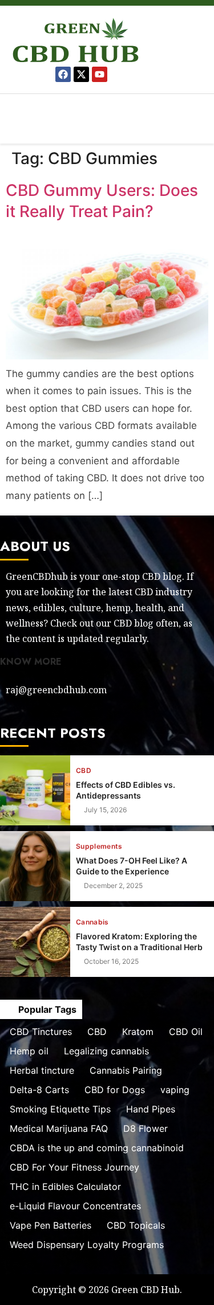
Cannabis (92, 922)
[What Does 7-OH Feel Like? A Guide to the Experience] (35, 866)
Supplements (99, 846)
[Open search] (208, 135)
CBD (83, 770)
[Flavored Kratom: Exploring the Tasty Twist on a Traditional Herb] (35, 942)
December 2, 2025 (113, 885)
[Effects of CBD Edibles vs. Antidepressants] (35, 790)
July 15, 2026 (105, 810)
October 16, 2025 (111, 961)
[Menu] (107, 108)
